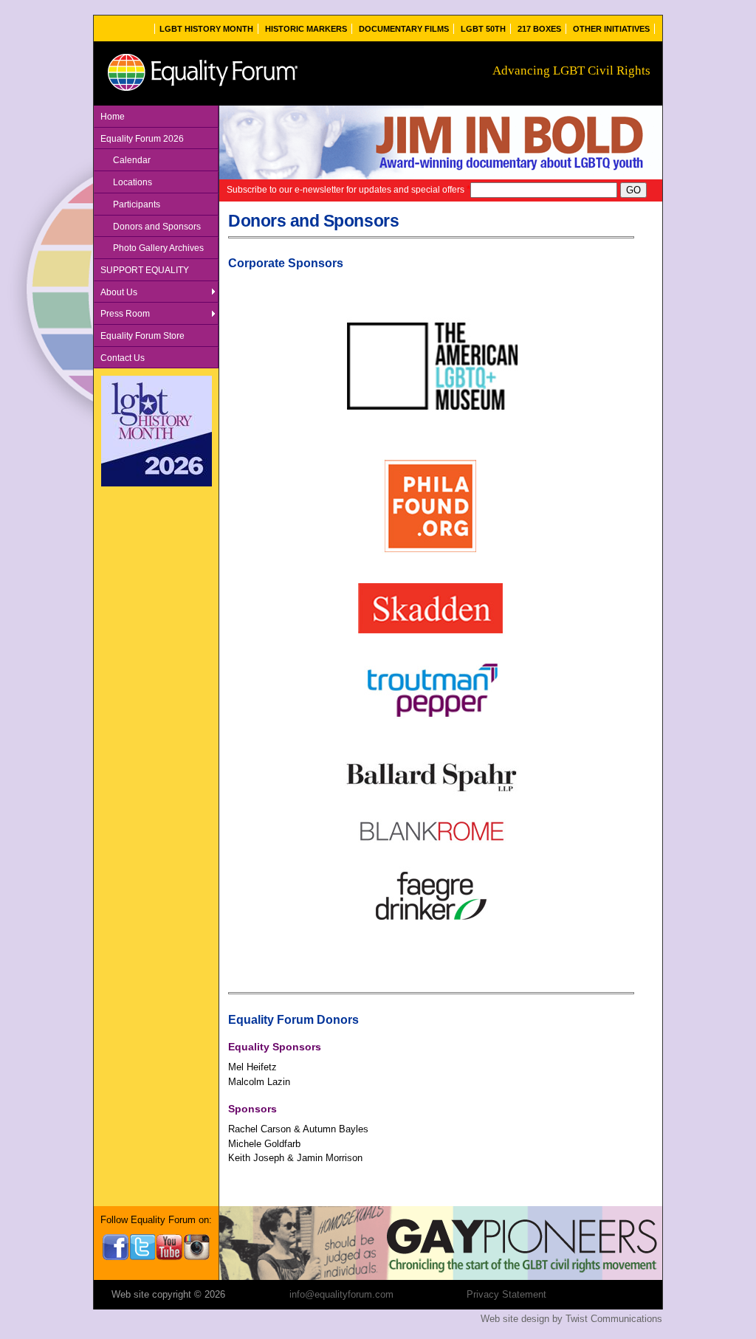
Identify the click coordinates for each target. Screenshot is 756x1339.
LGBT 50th (483, 28)
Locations (132, 182)
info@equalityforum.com (341, 1294)
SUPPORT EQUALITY (144, 270)
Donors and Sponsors (157, 226)
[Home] (202, 91)
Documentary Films (404, 28)
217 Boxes (539, 28)
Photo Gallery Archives (158, 247)
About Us (118, 292)
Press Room (125, 313)
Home (112, 116)
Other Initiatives (611, 28)
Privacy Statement (506, 1294)
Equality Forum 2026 (142, 138)
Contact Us (122, 357)
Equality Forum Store (142, 335)
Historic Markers (306, 28)
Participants (136, 204)
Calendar (132, 160)
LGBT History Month (206, 28)
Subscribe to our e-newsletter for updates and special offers (348, 189)
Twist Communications (614, 1318)
